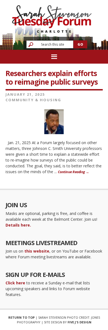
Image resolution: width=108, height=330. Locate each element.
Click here (15, 282)
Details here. (18, 225)
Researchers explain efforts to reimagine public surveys (52, 77)
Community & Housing (33, 99)
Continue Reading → (73, 172)
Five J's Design (79, 322)
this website (36, 251)
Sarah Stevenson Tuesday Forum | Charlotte (52, 16)
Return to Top (21, 317)
